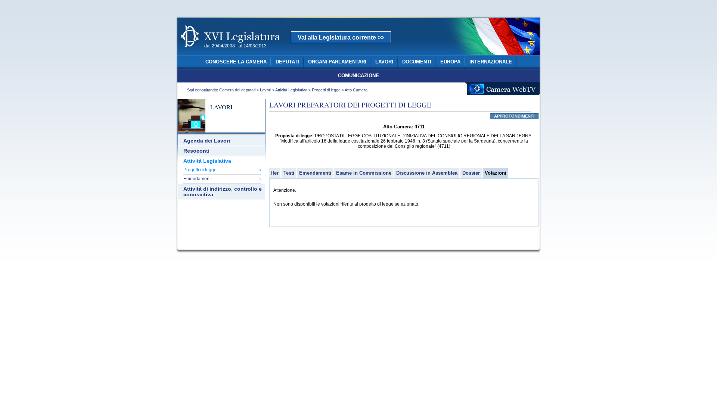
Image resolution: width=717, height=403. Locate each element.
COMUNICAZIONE (358, 75)
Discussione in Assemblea (426, 173)
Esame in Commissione (363, 173)
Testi (288, 173)
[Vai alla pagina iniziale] (239, 51)
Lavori (265, 90)
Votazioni (495, 173)
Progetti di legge (326, 90)
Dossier (471, 173)
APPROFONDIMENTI (514, 116)
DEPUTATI (287, 62)
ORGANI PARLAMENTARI (337, 62)
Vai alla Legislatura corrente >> (341, 37)
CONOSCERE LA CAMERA (236, 62)
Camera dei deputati (237, 90)
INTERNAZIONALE (490, 62)
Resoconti (196, 151)
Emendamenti (197, 178)
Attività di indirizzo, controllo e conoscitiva (222, 191)
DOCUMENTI (416, 62)
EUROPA (450, 62)
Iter (275, 173)
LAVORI (384, 62)
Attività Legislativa (291, 90)
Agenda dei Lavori (206, 141)
